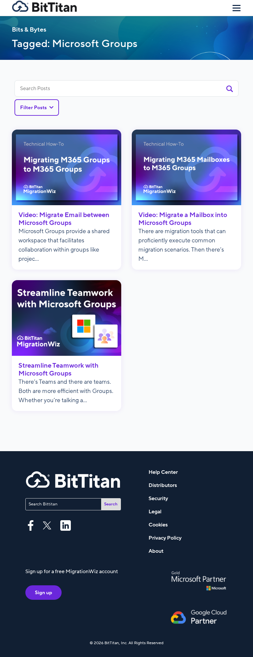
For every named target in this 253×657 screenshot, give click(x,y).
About (156, 551)
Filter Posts (33, 107)
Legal (155, 512)
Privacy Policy (165, 538)
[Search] (229, 88)
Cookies (158, 525)
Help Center (163, 472)
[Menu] (236, 8)
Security (158, 498)
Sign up (43, 592)
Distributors (163, 485)
